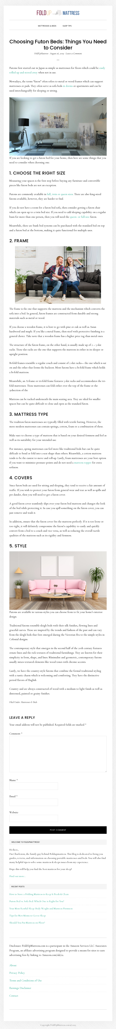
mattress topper (83, 462)
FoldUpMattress (58, 12)
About (13, 965)
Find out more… (17, 876)
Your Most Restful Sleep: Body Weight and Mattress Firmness (41, 908)
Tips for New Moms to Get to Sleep (27, 915)
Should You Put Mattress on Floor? (27, 922)
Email (13, 796)
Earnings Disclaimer (20, 988)
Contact (13, 995)
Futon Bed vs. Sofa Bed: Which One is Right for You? (36, 901)
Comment (15, 733)
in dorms (68, 86)
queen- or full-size (80, 217)
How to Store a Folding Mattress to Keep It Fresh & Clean (39, 894)
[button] (78, 23)
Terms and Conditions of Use (25, 980)
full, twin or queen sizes (60, 194)
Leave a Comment (74, 53)
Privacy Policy (17, 973)
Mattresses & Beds (29, 702)
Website (13, 812)
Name (13, 780)
